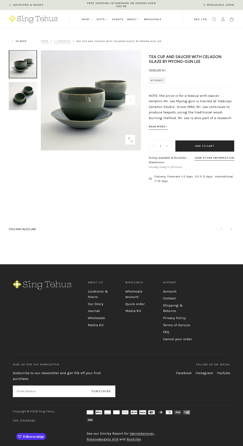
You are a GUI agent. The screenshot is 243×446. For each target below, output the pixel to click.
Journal (94, 311)
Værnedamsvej (142, 433)
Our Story (95, 304)
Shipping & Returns (173, 308)
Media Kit (96, 325)
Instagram (204, 373)
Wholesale (152, 19)
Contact (169, 298)
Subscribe (101, 391)
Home (44, 41)
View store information (214, 157)
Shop (85, 19)
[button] (201, 20)
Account (170, 291)
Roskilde (133, 439)
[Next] (231, 229)
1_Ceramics (62, 41)
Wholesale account (133, 294)
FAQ (166, 332)
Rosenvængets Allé (102, 439)
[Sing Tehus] (42, 285)
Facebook (184, 373)
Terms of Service (176, 325)
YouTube (223, 373)
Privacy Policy (174, 318)
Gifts (101, 19)
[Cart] (231, 19)
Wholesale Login (220, 4)
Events (117, 19)
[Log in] (222, 19)
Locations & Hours (28, 4)
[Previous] (221, 229)
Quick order (135, 304)
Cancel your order (177, 339)
